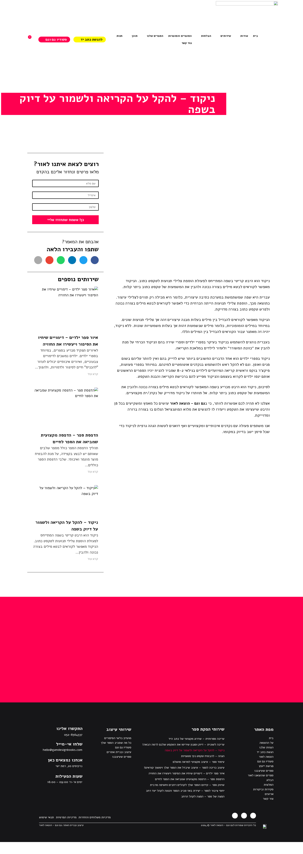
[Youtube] (235, 815)
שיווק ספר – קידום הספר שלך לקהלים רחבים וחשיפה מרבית (187, 785)
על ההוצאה (266, 743)
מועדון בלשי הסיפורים (117, 738)
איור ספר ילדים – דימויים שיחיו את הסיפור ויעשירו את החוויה (186, 773)
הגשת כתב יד (265, 752)
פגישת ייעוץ (266, 766)
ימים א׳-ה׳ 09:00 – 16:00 (64, 782)
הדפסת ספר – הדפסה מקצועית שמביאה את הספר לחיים (189, 779)
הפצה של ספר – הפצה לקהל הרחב (202, 796)
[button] (95, 260)
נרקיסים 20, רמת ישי (69, 766)
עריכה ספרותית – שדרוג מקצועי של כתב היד (196, 739)
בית (271, 738)
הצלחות (206, 36)
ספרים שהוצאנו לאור (260, 775)
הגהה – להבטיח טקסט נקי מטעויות (202, 756)
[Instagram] (244, 815)
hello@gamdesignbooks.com (62, 750)
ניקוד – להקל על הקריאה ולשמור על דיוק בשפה (194, 750)
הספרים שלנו (155, 36)
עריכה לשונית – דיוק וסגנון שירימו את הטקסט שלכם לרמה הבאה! (183, 744)
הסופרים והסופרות (180, 36)
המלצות (268, 785)
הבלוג (269, 780)
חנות (119, 36)
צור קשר (187, 43)
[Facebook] (253, 815)
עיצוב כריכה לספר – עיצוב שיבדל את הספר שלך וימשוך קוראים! (184, 767)
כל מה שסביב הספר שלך (116, 743)
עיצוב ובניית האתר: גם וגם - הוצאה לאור (61, 825)
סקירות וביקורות (263, 789)
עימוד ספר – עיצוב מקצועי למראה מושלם (198, 762)
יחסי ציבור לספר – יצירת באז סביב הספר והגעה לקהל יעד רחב (185, 791)
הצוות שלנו (266, 747)
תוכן (135, 36)
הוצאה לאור (266, 757)
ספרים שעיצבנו (263, 771)
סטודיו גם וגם (265, 761)
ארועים (269, 794)
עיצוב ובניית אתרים (119, 752)
